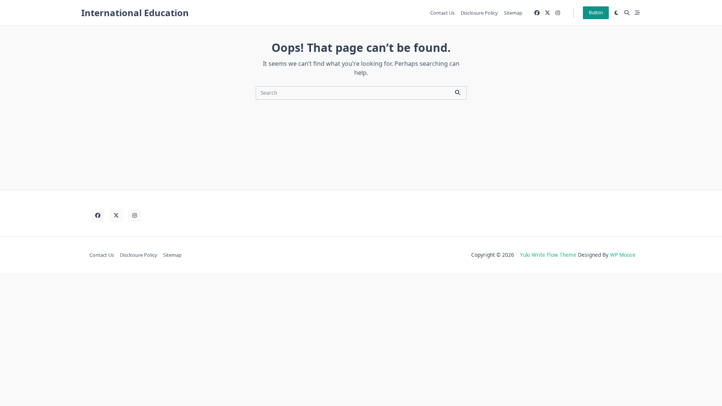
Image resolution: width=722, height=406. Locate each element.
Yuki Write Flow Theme (548, 254)
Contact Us (442, 12)
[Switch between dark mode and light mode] (616, 12)
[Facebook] (537, 13)
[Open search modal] (626, 12)
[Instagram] (557, 13)
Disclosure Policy (479, 12)
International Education (135, 12)
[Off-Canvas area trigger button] (637, 12)
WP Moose (623, 254)
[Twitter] (547, 13)
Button (596, 12)
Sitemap (513, 12)
